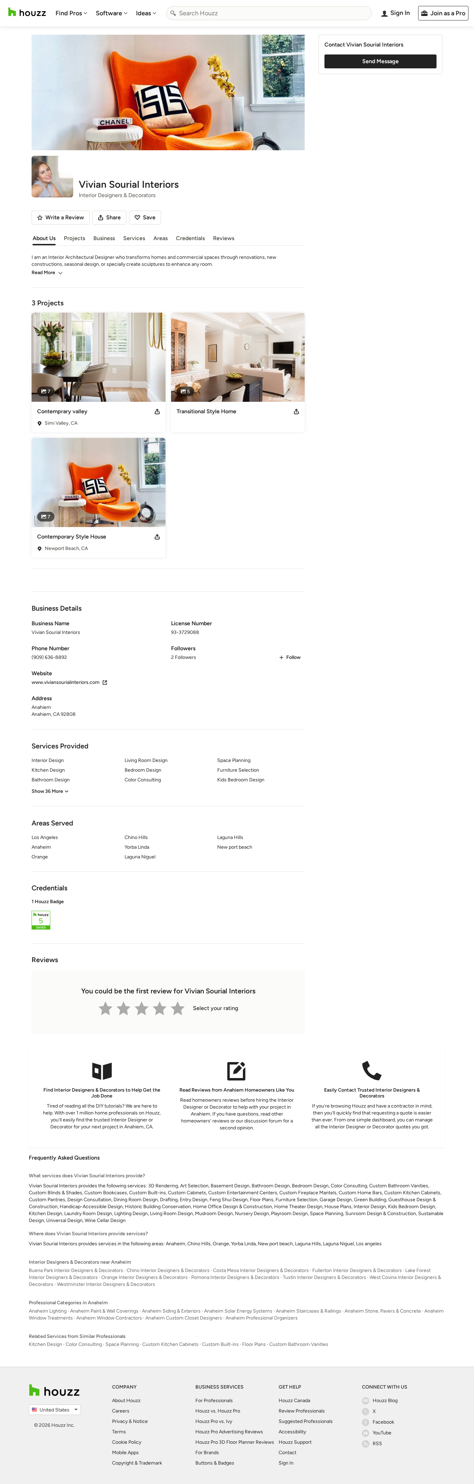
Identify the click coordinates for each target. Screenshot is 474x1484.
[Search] (173, 13)
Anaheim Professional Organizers (262, 1318)
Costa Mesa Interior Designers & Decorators (261, 1270)
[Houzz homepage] (27, 12)
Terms (119, 1432)
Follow (293, 657)
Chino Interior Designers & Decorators (168, 1270)
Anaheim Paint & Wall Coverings (104, 1311)
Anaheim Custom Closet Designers (183, 1318)
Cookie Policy (126, 1442)
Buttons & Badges (214, 1463)
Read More (43, 272)
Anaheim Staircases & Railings (308, 1311)
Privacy (120, 1421)
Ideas (143, 13)
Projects (74, 238)
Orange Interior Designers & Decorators (144, 1277)
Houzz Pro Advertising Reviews (229, 1432)
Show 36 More (47, 791)
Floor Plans (254, 1344)
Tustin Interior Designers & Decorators (324, 1277)
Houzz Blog (385, 1401)
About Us (44, 238)
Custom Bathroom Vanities (298, 1344)
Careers (120, 1411)
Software (109, 13)
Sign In (286, 1463)
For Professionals (214, 1401)
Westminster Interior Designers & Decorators (106, 1284)
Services (134, 238)
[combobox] (269, 13)
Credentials (190, 238)
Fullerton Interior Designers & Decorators (357, 1270)
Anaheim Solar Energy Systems (238, 1311)
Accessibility (292, 1432)
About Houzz (126, 1401)
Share (113, 217)
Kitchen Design (45, 1344)
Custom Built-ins (220, 1344)
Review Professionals (302, 1411)
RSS (377, 1444)
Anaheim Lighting (48, 1311)
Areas (160, 238)
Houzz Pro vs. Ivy (213, 1421)
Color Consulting (84, 1344)
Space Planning (122, 1344)
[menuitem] (71, 13)
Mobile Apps (125, 1453)
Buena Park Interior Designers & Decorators (76, 1270)
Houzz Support (295, 1442)
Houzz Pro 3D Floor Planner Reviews (234, 1442)
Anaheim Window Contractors (109, 1318)
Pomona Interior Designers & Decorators (235, 1277)
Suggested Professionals (306, 1421)
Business (104, 238)
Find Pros (69, 13)
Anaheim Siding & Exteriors (171, 1311)
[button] (168, 915)
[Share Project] (157, 411)
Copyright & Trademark (137, 1463)
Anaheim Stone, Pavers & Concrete (383, 1311)
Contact (287, 1453)
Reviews (223, 238)
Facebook (383, 1422)
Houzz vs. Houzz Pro (217, 1411)
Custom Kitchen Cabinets (170, 1344)
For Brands (207, 1453)
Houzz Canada (294, 1401)
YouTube (382, 1433)
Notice (140, 1421)
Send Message (380, 61)
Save (149, 217)
